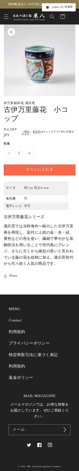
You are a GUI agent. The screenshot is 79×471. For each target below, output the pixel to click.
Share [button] (13, 276)
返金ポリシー (21, 377)
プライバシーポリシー (29, 343)
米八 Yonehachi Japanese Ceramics (44, 466)
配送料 (37, 132)
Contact (15, 320)
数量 (7, 144)
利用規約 (17, 332)
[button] (6, 16)
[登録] (65, 430)
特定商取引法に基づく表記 (33, 355)
